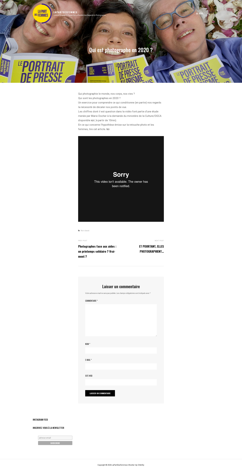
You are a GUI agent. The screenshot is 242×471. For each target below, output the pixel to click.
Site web (88, 375)
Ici (108, 129)
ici (92, 120)
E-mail (88, 359)
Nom (87, 344)
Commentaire (91, 300)
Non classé (85, 231)
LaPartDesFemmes (65, 12)
